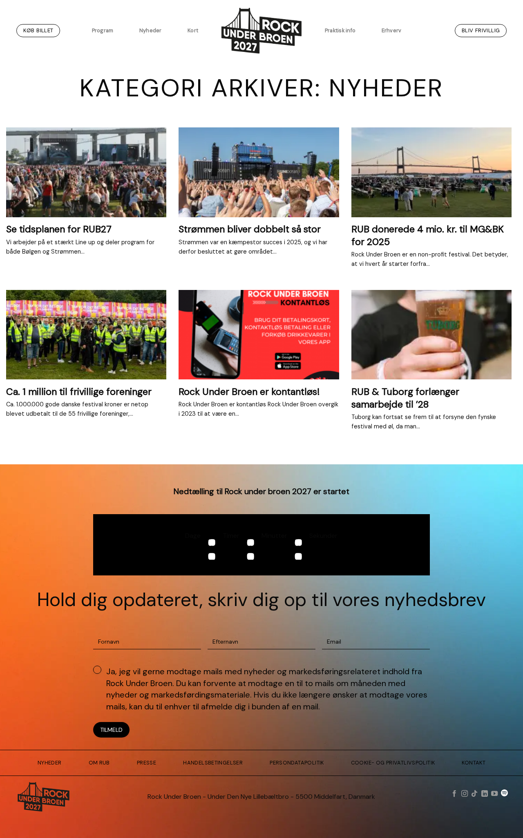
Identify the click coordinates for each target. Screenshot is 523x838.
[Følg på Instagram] (464, 794)
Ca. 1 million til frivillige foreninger (79, 392)
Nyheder (150, 30)
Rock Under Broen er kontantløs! (249, 392)
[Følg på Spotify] (504, 794)
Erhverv (392, 30)
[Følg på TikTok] (474, 794)
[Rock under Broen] (261, 30)
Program (103, 30)
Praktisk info (340, 30)
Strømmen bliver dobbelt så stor (250, 229)
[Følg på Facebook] (454, 794)
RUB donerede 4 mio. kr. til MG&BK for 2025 (427, 235)
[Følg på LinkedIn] (484, 794)
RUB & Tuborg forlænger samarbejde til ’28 (405, 398)
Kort (193, 30)
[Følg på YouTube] (494, 794)
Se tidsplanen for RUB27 (59, 229)
